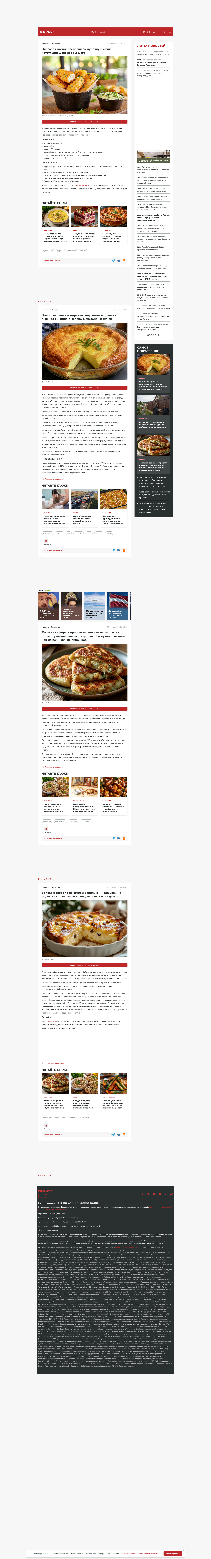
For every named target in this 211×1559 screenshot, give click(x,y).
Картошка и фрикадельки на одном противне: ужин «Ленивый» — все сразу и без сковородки (112, 522)
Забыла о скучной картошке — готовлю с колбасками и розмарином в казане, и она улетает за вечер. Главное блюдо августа (113, 811)
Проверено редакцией (54, 479)
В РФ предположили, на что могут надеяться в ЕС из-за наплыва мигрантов (153, 298)
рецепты (72, 250)
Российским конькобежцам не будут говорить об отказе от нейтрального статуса (152, 327)
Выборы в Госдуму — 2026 (90, 31)
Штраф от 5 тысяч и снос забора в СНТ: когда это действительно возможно (152, 424)
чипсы (83, 250)
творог (72, 1117)
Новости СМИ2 (44, 301)
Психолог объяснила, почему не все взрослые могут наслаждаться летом (55, 520)
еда (68, 533)
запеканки (84, 1117)
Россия (59, 533)
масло (109, 533)
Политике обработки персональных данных (139, 1553)
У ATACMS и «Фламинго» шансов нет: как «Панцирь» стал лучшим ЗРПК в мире (152, 276)
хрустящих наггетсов (83, 185)
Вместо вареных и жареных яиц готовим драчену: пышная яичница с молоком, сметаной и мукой (153, 386)
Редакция (42, 1194)
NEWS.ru (52, 1021)
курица (60, 250)
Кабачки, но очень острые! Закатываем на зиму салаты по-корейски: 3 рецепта (113, 1104)
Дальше (151, 335)
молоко (99, 533)
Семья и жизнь (79, 801)
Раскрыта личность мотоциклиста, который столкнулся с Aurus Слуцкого (153, 316)
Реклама (42, 1197)
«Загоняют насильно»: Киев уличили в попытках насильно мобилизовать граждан (151, 228)
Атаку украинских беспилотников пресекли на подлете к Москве (153, 170)
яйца (89, 533)
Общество (48, 230)
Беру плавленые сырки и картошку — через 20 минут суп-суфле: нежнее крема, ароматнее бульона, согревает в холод (55, 239)
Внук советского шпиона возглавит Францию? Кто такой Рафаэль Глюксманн (151, 62)
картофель (60, 821)
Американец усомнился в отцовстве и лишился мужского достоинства (150, 287)
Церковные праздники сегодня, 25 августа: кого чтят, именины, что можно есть (84, 809)
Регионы (76, 513)
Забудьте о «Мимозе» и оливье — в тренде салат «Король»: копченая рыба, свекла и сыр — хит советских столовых (84, 239)
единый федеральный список (127, 1247)
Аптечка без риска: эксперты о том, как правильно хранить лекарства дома (152, 73)
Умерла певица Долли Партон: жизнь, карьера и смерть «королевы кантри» (153, 218)
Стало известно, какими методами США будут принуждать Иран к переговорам (152, 207)
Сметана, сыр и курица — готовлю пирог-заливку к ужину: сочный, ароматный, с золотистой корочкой (113, 239)
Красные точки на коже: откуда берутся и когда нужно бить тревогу (154, 494)
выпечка (73, 821)
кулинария (48, 250)
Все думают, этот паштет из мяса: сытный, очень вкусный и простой (53, 808)
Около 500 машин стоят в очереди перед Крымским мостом (82, 520)
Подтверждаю (173, 1553)
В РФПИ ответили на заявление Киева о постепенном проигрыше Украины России (153, 180)
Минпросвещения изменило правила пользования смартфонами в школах (153, 239)
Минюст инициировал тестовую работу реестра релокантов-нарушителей (153, 258)
